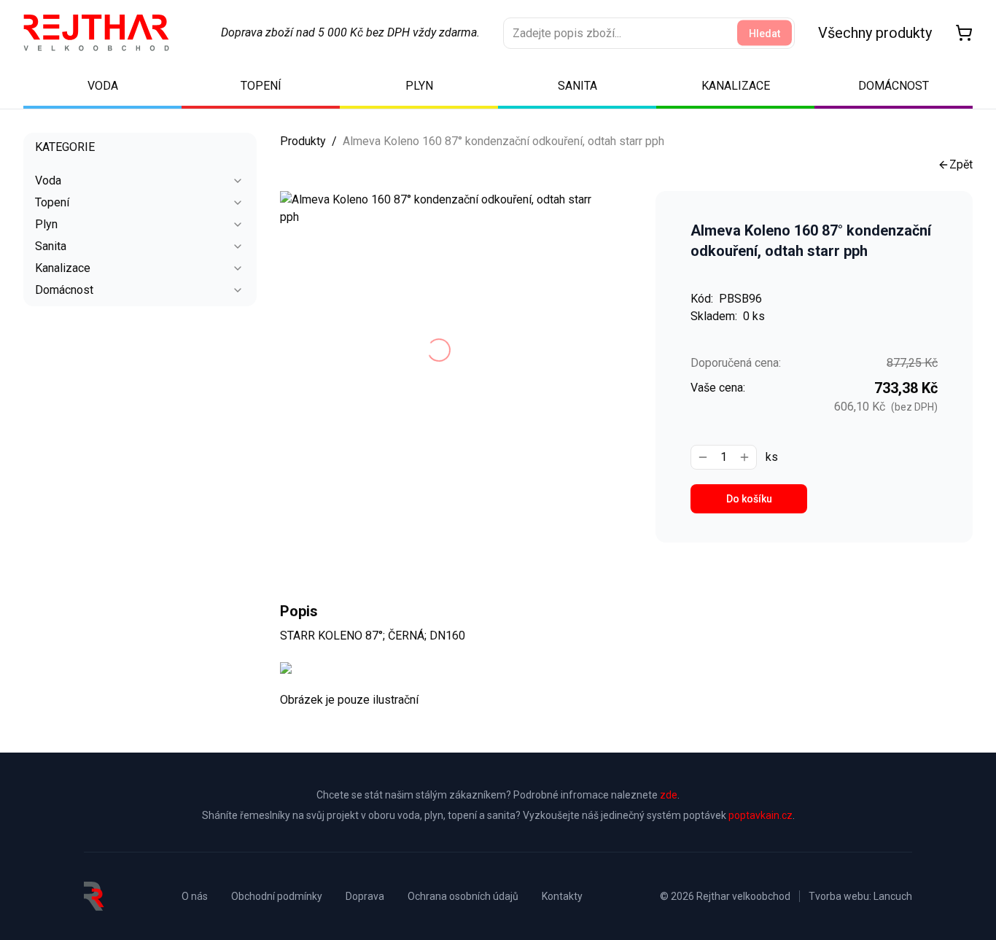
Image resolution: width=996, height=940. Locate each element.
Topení (52, 202)
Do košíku (749, 499)
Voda (48, 180)
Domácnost (64, 290)
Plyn (46, 224)
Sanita (50, 246)
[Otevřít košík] (964, 33)
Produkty (303, 141)
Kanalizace (62, 268)
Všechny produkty (875, 33)
